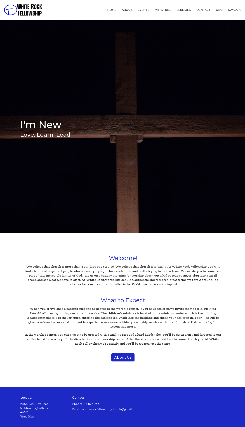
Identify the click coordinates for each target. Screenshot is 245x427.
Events (143, 9)
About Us (123, 357)
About (127, 9)
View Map (27, 416)
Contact (203, 9)
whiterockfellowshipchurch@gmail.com (110, 409)
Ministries (163, 9)
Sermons (184, 9)
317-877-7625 (91, 404)
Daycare (234, 9)
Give (219, 9)
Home (111, 9)
